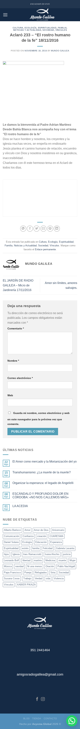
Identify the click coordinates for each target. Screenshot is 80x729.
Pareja (27, 572)
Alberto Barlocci (12, 530)
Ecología (30, 28)
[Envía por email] (43, 228)
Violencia (59, 578)
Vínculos (61, 30)
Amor (27, 530)
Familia (62, 28)
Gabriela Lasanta (65, 548)
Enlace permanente (45, 249)
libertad (26, 560)
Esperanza (56, 542)
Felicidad (47, 548)
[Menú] (5, 15)
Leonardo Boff (11, 560)
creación (41, 536)
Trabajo (27, 578)
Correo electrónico (20, 378)
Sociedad (48, 30)
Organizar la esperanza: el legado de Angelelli (42, 483)
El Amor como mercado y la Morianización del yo (44, 461)
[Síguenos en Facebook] (37, 699)
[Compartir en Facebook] (30, 228)
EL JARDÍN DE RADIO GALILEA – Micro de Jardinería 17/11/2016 (18, 285)
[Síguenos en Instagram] (43, 699)
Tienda (36, 718)
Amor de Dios (41, 530)
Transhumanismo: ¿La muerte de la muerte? (41, 472)
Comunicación (11, 536)
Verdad (38, 578)
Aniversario (58, 530)
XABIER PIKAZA (26, 584)
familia (35, 548)
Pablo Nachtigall (66, 566)
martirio (38, 560)
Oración (50, 566)
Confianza (28, 536)
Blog (26, 718)
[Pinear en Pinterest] (50, 228)
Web (10, 395)
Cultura (18, 28)
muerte (62, 560)
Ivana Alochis (52, 554)
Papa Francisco (12, 572)
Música (8, 566)
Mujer (73, 560)
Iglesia (16, 554)
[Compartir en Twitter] (36, 228)
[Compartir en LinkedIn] (57, 228)
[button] (71, 720)
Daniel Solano (11, 542)
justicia (67, 554)
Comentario (15, 328)
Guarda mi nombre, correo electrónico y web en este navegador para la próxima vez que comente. (38, 419)
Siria (52, 572)
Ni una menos (34, 566)
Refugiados (41, 572)
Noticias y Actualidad (27, 30)
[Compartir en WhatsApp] (23, 228)
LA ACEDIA (20, 506)
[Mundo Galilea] (42, 14)
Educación (41, 542)
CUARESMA (56, 536)
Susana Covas (12, 578)
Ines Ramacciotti (32, 554)
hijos (6, 554)
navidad (19, 566)
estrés (25, 548)
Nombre (13, 360)
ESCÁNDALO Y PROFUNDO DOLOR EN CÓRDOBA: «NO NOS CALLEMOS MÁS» (40, 495)
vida (48, 578)
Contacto (50, 718)
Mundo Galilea (60, 51)
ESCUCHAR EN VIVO (40, 4)
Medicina (50, 560)
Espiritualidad (47, 28)
